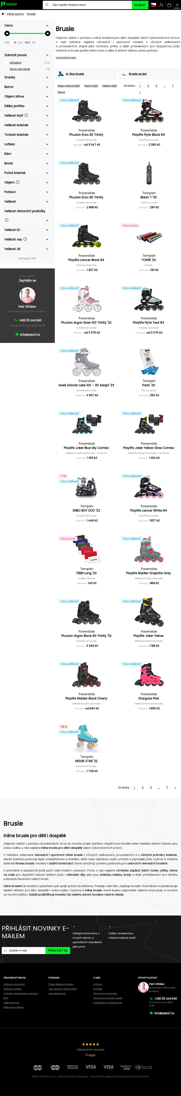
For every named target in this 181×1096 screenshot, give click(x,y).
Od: (7, 43)
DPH (6, 998)
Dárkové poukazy (14, 1007)
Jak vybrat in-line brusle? (62, 989)
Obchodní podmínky (105, 993)
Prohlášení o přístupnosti (107, 1002)
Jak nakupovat (56, 993)
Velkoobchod (11, 1002)
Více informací (66, 58)
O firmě (97, 984)
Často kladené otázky (61, 984)
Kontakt (97, 989)
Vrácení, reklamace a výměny (21, 993)
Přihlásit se (58, 950)
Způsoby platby (12, 989)
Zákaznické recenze (90, 1050)
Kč (34, 43)
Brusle (31, 14)
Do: (21, 43)
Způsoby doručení (14, 984)
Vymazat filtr (27, 258)
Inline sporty (15, 14)
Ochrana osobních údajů (107, 998)
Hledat (140, 5)
